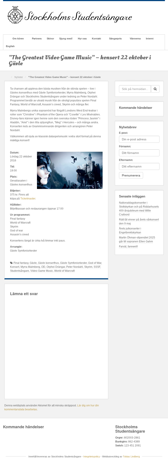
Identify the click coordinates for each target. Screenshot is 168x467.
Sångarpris (115, 38)
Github (22, 27)
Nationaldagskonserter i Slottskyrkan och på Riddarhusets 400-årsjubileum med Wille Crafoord (139, 208)
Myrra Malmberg (30, 266)
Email (10, 27)
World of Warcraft (64, 270)
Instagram (28, 27)
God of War (94, 262)
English (10, 46)
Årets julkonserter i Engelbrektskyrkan (130, 230)
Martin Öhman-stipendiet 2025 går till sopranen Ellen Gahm (137, 239)
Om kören (18, 38)
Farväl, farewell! (128, 246)
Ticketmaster (27, 198)
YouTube (40, 27)
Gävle (33, 262)
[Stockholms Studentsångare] (69, 14)
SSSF (97, 266)
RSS (46, 27)
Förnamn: (125, 146)
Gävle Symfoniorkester (73, 262)
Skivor (50, 38)
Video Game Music (41, 270)
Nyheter (18, 77)
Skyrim (88, 266)
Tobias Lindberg (131, 456)
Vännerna (135, 38)
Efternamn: (126, 160)
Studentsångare (19, 270)
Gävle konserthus (48, 262)
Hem (6, 38)
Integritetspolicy (91, 456)
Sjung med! (66, 38)
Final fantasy (21, 262)
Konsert (14, 266)
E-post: (123, 132)
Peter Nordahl (74, 266)
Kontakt (96, 38)
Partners (37, 38)
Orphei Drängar (56, 266)
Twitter (34, 27)
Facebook (16, 27)
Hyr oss (82, 38)
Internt (150, 38)
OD (43, 266)
